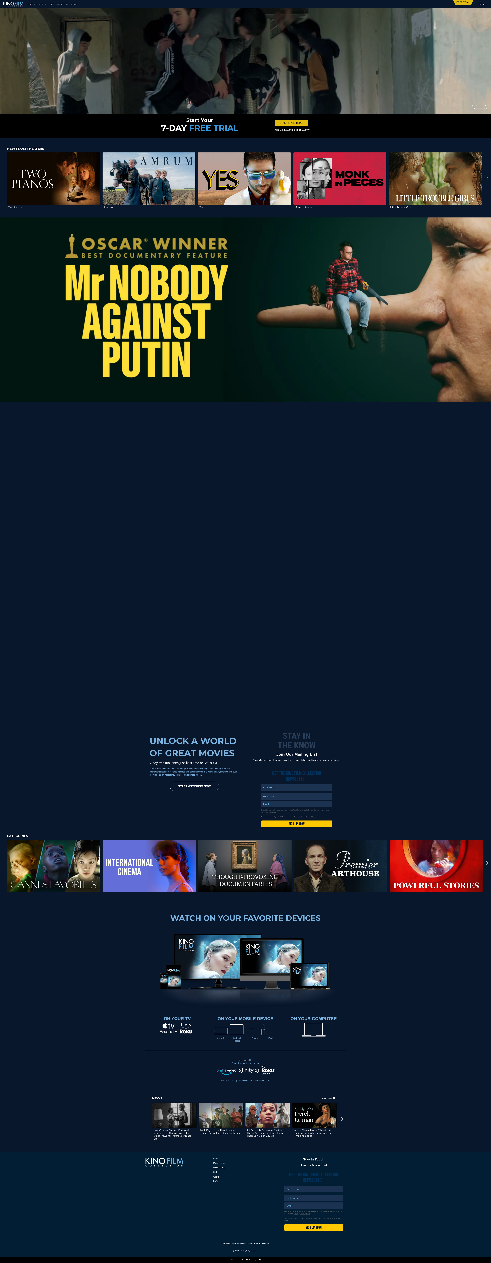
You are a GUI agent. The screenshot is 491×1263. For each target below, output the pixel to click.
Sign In (483, 4)
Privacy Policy (298, 817)
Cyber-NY (245, 1260)
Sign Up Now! (297, 824)
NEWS (74, 4)
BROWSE (32, 4)
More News (327, 1098)
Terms (264, 812)
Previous (4, 178)
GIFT (52, 4)
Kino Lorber (219, 1163)
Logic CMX (257, 1260)
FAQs (215, 1181)
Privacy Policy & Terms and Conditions (236, 1243)
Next (487, 178)
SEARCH (43, 4)
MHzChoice (219, 1167)
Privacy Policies (272, 812)
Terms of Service (311, 817)
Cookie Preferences (262, 1243)
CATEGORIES (62, 4)
